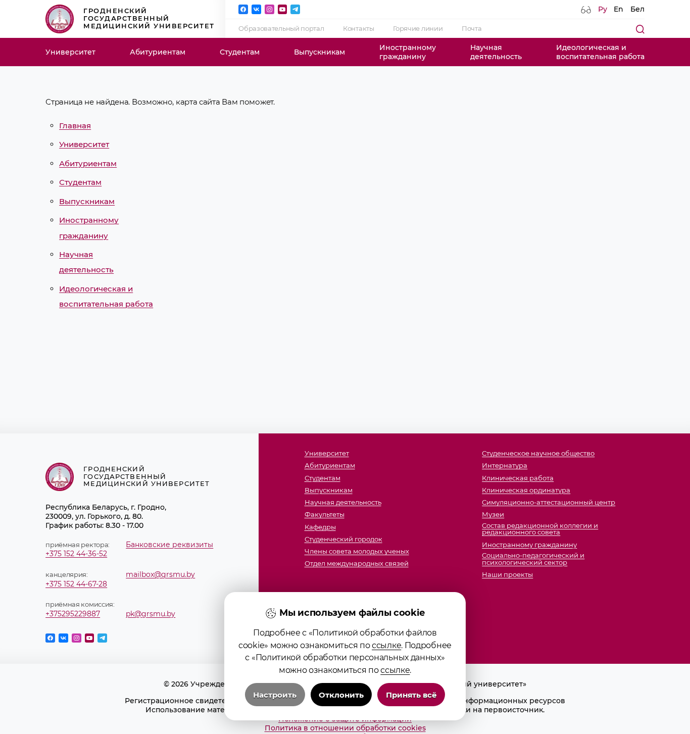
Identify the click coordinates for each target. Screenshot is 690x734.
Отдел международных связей (357, 563)
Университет (70, 52)
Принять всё (411, 695)
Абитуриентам (157, 52)
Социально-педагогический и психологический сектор (533, 559)
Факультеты (324, 514)
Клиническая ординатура (526, 490)
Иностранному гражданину (529, 545)
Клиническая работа (518, 478)
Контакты (358, 28)
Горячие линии (417, 28)
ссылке (386, 645)
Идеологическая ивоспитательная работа (600, 52)
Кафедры (320, 527)
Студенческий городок (343, 539)
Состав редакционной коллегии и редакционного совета (540, 529)
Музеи (493, 514)
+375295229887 (72, 613)
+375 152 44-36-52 (76, 553)
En (618, 9)
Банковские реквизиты (169, 544)
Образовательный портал (281, 28)
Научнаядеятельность (496, 52)
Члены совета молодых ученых (357, 551)
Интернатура (504, 465)
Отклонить (341, 695)
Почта (472, 28)
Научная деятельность (343, 502)
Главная (75, 125)
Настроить (275, 695)
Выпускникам (319, 52)
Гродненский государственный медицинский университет (149, 18)
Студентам (240, 52)
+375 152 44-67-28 (76, 584)
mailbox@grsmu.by (160, 574)
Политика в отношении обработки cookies (345, 727)
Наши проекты (507, 574)
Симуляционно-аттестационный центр (548, 502)
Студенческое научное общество (538, 453)
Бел (637, 9)
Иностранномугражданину (407, 52)
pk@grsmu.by (150, 613)
